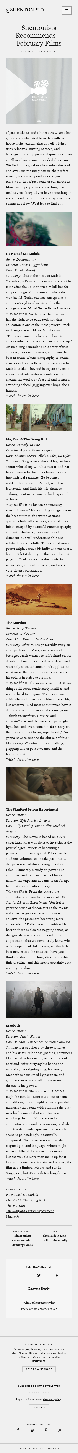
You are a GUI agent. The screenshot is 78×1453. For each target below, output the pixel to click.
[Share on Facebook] (21, 1275)
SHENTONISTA (26, 10)
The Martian (15, 1206)
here (35, 396)
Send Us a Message (39, 1369)
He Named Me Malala (22, 1194)
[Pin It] (57, 1275)
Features (26, 51)
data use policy (52, 1399)
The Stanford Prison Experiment (30, 1211)
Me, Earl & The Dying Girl (25, 1200)
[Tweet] (39, 1275)
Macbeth (12, 1216)
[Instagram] (32, 1430)
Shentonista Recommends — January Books (22, 1240)
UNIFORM (38, 1361)
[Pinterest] (46, 1430)
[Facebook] (18, 1430)
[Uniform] (60, 1430)
